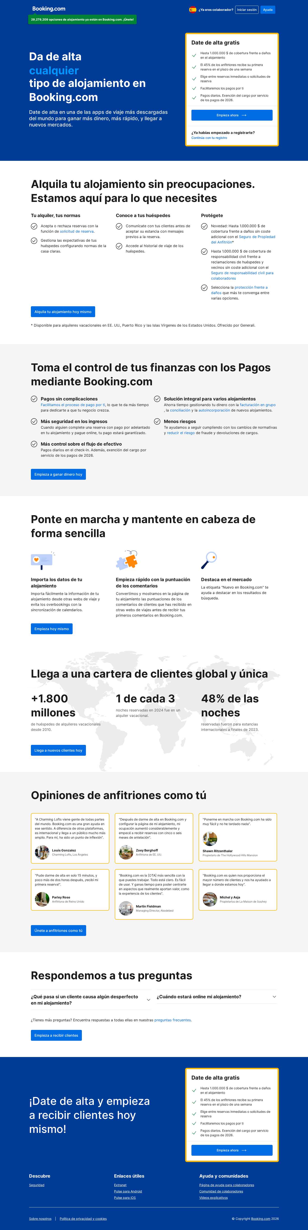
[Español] (193, 10)
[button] (82, 19)
